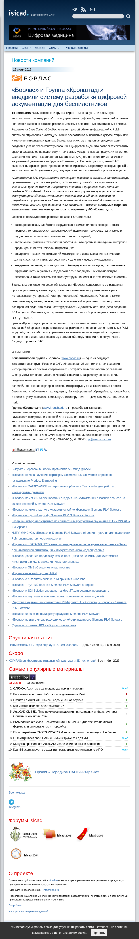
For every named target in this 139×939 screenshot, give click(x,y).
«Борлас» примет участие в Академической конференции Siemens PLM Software (66, 509)
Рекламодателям (76, 48)
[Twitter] (42, 449)
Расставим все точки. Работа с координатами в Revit (49, 694)
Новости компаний (33, 60)
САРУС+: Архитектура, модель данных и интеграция (49, 688)
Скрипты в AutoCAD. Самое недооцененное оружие (48, 700)
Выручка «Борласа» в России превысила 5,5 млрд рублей (51, 469)
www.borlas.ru (71, 358)
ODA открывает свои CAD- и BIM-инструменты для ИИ (50, 738)
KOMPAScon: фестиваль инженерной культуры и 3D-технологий (52, 660)
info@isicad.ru (51, 889)
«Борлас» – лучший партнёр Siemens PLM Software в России (53, 515)
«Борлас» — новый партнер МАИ (34, 573)
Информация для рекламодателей (28, 911)
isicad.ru (53, 880)
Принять (99, 932)
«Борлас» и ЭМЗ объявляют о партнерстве (41, 567)
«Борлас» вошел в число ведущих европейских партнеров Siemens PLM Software (67, 619)
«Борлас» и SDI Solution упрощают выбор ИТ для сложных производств (60, 590)
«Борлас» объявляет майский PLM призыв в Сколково (48, 579)
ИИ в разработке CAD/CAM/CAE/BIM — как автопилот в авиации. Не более (64, 732)
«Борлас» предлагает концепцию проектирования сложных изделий (58, 596)
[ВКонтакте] (38, 449)
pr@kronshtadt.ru (99, 439)
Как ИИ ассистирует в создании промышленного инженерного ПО (58, 749)
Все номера (16, 792)
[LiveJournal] (45, 449)
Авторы (40, 48)
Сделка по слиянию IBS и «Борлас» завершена (44, 625)
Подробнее (15, 905)
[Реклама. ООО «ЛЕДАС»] (69, 32)
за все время (36, 682)
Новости (12, 48)
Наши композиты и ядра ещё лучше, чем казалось (43, 645)
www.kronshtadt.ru (55, 407)
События (55, 48)
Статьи (26, 48)
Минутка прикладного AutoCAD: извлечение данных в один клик (56, 744)
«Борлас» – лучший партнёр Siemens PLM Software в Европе (53, 585)
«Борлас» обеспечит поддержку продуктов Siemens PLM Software (56, 614)
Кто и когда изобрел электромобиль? (38, 706)
